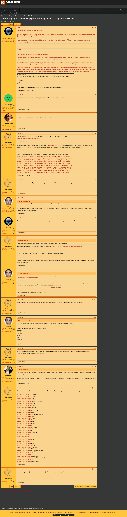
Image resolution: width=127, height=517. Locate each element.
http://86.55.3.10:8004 (24, 398)
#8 (95, 237)
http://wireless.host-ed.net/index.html (28, 138)
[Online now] (8, 102)
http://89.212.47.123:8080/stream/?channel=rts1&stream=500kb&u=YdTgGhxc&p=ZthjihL (44, 161)
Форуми (15, 10)
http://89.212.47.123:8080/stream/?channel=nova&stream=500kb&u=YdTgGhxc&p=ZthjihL (44, 169)
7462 (11, 24)
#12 (95, 348)
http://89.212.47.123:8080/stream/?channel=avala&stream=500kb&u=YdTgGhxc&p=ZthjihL (44, 165)
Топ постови (36, 10)
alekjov (4, 21)
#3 (95, 114)
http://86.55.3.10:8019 (24, 416)
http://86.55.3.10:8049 (24, 454)
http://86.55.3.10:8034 (24, 440)
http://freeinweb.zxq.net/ (24, 183)
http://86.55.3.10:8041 (24, 449)
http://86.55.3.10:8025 (24, 427)
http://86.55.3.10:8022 (24, 421)
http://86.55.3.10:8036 (24, 443)
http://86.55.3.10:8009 (24, 405)
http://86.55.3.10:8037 (24, 445)
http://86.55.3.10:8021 (24, 420)
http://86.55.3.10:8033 (24, 438)
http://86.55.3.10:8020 (24, 418)
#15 (95, 469)
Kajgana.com (6, 10)
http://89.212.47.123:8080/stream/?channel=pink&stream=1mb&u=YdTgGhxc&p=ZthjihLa (44, 160)
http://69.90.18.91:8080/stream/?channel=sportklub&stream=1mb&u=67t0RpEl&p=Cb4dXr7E (45, 158)
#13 (95, 366)
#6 (95, 197)
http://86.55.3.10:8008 (24, 403)
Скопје (13, 43)
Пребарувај (13, 13)
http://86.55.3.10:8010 (24, 407)
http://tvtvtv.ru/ (64, 472)
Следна (16, 24)
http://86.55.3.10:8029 (24, 431)
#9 (95, 270)
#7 (95, 218)
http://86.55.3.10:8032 (24, 436)
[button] (29, 10)
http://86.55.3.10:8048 (24, 452)
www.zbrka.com (29, 117)
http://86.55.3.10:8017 (24, 412)
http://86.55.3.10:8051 (24, 456)
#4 (95, 133)
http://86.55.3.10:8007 (24, 402)
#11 (95, 317)
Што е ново (24, 10)
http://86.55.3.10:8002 (24, 396)
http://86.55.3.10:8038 (24, 447)
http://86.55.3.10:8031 (24, 434)
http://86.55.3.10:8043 (24, 450)
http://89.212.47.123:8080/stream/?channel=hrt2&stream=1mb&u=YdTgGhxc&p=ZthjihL (43, 170)
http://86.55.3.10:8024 (24, 425)
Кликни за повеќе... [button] (56, 287)
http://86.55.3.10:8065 (24, 461)
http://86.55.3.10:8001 (24, 394)
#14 (95, 388)
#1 (95, 27)
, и (26, 90)
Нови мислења (5, 13)
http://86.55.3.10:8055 (24, 458)
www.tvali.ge (52, 145)
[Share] (93, 28)
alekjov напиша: (22, 240)
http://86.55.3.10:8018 (24, 414)
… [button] (8, 24)
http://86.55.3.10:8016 (24, 411)
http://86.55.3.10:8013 (24, 409)
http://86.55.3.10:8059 (24, 460)
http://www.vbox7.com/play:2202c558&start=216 (67, 246)
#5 (95, 180)
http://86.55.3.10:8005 (24, 400)
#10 (95, 299)
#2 (95, 95)
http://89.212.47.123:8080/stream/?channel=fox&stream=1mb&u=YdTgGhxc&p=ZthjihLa (43, 156)
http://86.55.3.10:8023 (24, 423)
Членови (45, 10)
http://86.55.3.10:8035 (24, 441)
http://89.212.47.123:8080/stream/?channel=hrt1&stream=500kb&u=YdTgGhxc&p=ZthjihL (44, 167)
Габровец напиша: (23, 201)
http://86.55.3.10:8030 (24, 432)
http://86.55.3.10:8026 (24, 429)
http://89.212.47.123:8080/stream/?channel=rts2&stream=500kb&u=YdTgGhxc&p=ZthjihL (44, 163)
